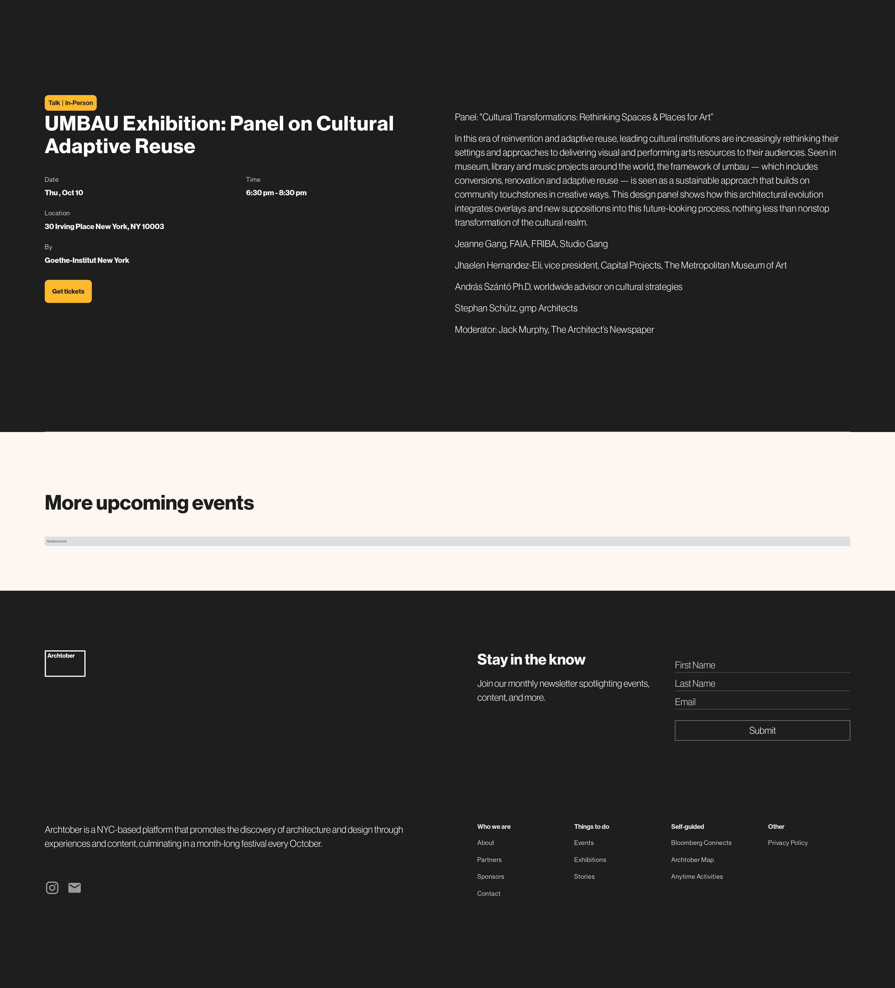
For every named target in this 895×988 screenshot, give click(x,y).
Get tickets (68, 291)
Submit (762, 730)
